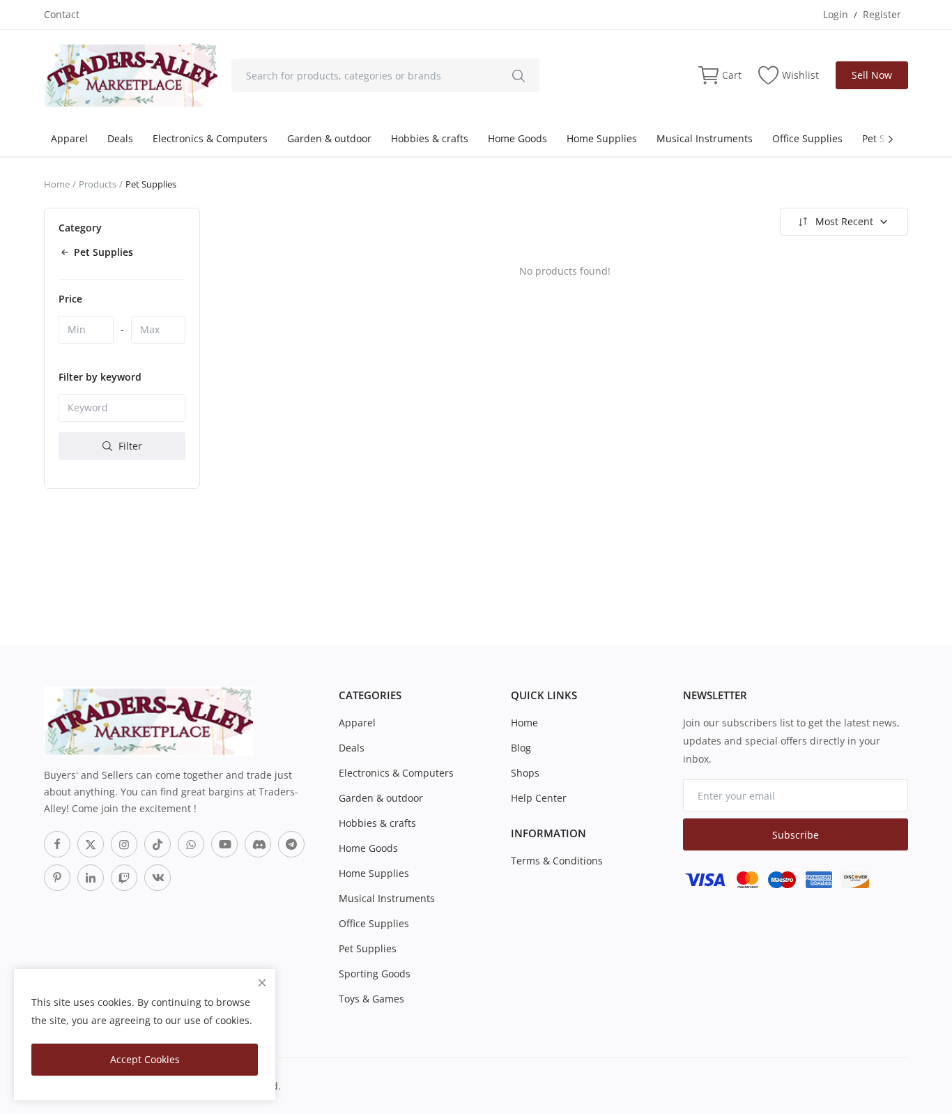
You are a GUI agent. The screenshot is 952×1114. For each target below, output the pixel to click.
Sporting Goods (374, 973)
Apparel (69, 138)
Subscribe (795, 834)
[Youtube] (224, 844)
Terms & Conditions (557, 860)
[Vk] (157, 877)
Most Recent (844, 221)
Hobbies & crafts (429, 138)
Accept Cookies (145, 1059)
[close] (262, 982)
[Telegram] (291, 844)
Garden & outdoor (329, 138)
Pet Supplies (368, 948)
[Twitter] (90, 844)
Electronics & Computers (210, 138)
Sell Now (872, 75)
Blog (521, 747)
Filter (129, 445)
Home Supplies (602, 138)
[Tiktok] (157, 844)
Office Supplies (807, 138)
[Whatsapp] (191, 844)
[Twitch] (124, 877)
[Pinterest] (57, 877)
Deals (120, 138)
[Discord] (258, 844)
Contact (61, 14)
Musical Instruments (705, 138)
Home (57, 184)
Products (97, 184)
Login (835, 14)
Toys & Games (371, 998)
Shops (525, 772)
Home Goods (517, 138)
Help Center (539, 797)
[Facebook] (57, 844)
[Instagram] (124, 844)
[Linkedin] (90, 877)
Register (882, 14)
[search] (518, 75)
